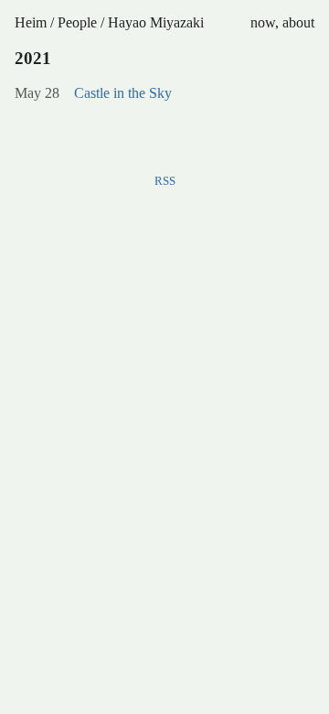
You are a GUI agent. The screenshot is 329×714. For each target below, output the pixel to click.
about (298, 22)
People (77, 22)
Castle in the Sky (123, 93)
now (262, 22)
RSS (164, 181)
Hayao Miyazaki (156, 22)
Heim (31, 22)
